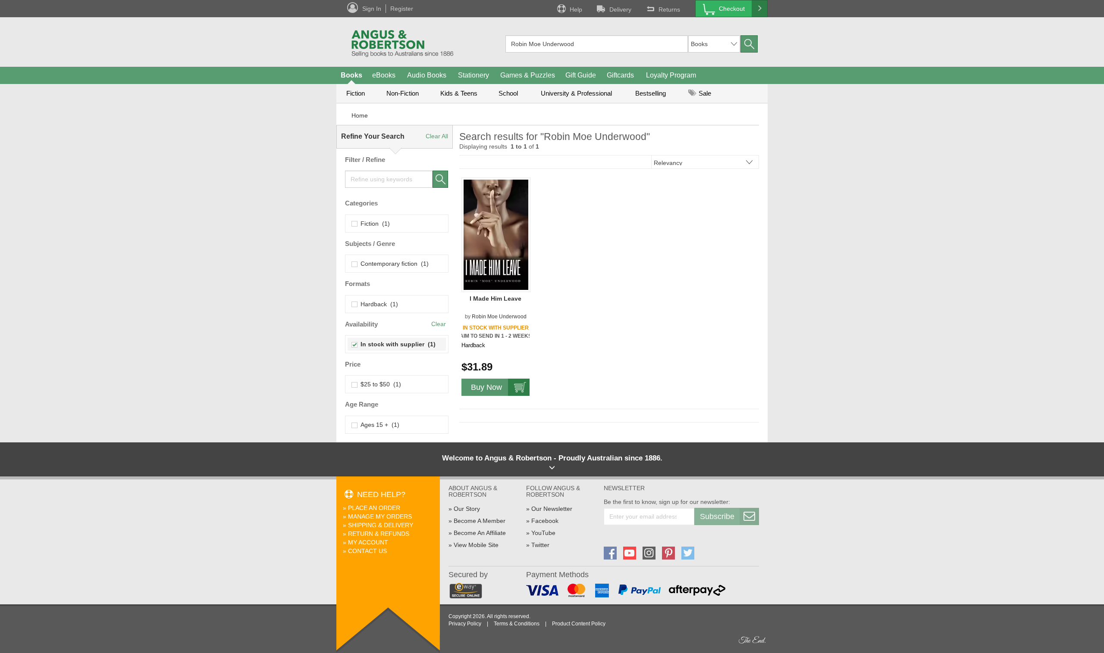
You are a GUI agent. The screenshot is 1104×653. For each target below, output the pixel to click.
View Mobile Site (476, 544)
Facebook (544, 520)
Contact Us (367, 550)
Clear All (437, 136)
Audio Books (426, 75)
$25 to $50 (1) (379, 384)
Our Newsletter (551, 508)
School (508, 93)
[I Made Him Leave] (496, 234)
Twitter (540, 544)
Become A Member (479, 520)
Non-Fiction (402, 93)
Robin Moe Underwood (499, 317)
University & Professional (576, 93)
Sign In (371, 8)
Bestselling (650, 93)
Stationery (473, 75)
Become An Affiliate (480, 532)
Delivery (620, 9)
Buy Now (486, 387)
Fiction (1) (373, 223)
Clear (438, 323)
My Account (368, 542)
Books (351, 75)
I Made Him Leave (495, 298)
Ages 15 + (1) (378, 424)
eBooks (383, 75)
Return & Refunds (378, 533)
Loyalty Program (671, 75)
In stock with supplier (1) (396, 344)
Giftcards (620, 75)
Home (359, 115)
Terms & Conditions (516, 624)
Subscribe (717, 516)
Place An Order (374, 507)
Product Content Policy (578, 624)
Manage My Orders (380, 516)
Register (401, 8)
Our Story (467, 508)
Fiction (355, 93)
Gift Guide (580, 75)
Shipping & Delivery (380, 525)
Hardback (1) (377, 304)
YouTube (543, 532)
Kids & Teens (458, 93)
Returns (669, 9)
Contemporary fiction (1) (393, 263)
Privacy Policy (464, 624)
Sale (704, 93)
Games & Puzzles (527, 75)
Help (576, 9)
